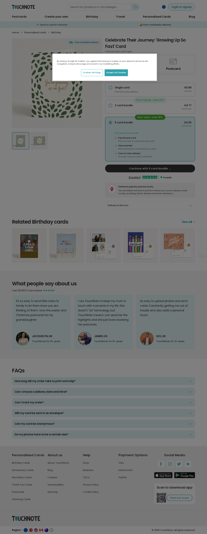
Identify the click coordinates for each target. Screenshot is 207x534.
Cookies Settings (92, 72)
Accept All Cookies (116, 72)
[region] (104, 67)
